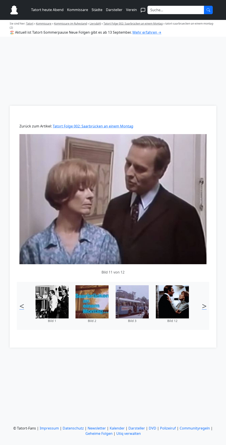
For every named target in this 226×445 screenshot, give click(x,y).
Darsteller (114, 9)
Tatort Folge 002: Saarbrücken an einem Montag (133, 23)
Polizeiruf (168, 428)
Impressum (49, 428)
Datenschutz (73, 428)
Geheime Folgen (99, 433)
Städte (97, 9)
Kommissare (77, 9)
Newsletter (97, 428)
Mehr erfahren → (146, 32)
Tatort (29, 23)
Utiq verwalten (128, 433)
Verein (131, 9)
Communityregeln (195, 428)
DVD (152, 428)
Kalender (117, 428)
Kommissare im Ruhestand (70, 23)
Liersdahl (95, 23)
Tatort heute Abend (47, 9)
